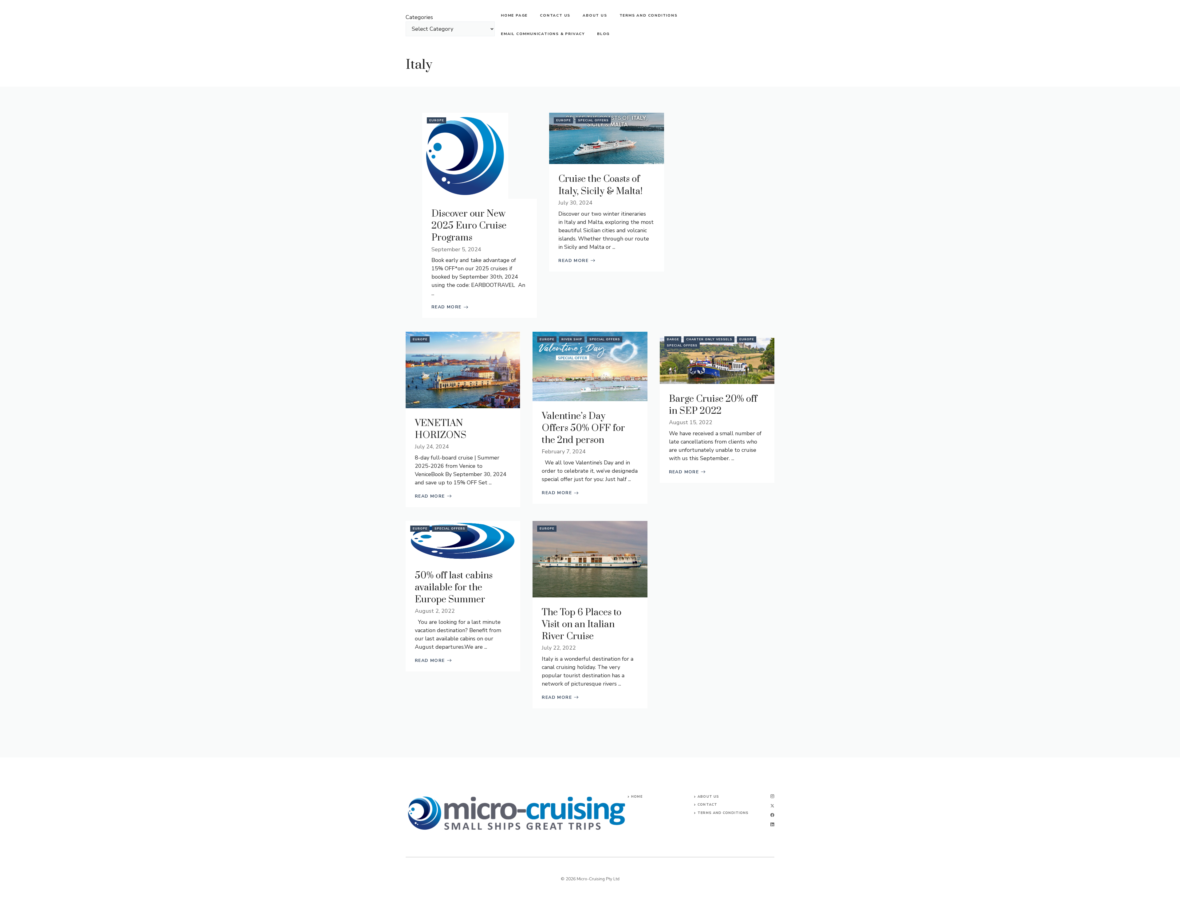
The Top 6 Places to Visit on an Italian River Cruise (581, 624)
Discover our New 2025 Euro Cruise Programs (468, 226)
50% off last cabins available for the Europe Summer (454, 587)
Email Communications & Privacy (543, 33)
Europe (436, 120)
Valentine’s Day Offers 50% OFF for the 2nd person (583, 428)
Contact (707, 804)
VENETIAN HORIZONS (440, 429)
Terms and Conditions (649, 15)
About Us (708, 796)
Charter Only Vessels (709, 339)
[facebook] (772, 815)
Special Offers (593, 120)
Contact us (555, 15)
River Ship (571, 339)
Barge (673, 339)
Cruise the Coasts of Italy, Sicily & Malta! (600, 185)
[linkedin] (772, 825)
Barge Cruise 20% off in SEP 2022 (713, 405)
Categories (419, 17)
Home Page (514, 15)
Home (636, 796)
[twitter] (772, 806)
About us (595, 15)
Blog (603, 33)
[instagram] (772, 796)
